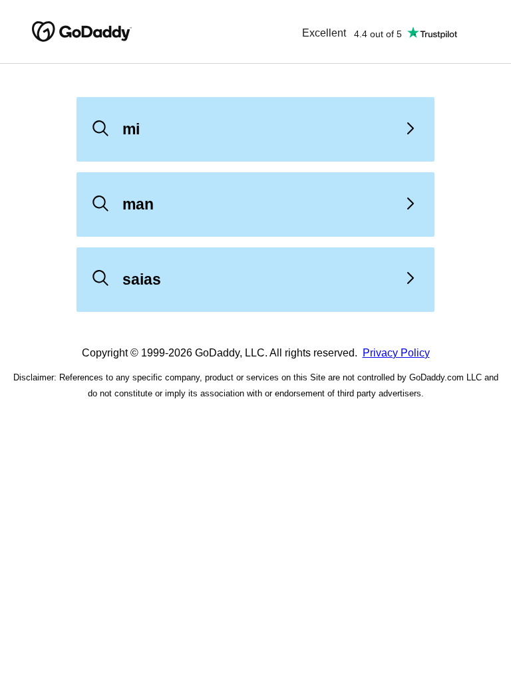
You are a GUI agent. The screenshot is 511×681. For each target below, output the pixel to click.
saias (141, 279)
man (138, 204)
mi (131, 129)
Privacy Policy (396, 352)
